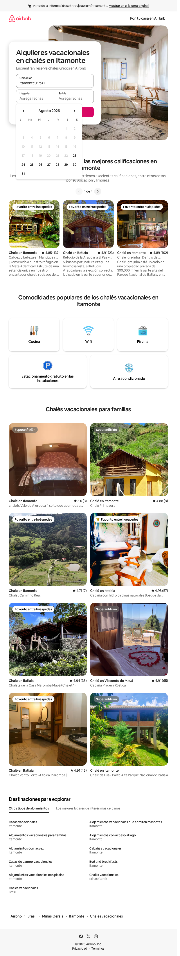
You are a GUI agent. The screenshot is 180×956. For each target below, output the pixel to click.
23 (74, 156)
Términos (97, 948)
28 (57, 165)
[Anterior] (79, 191)
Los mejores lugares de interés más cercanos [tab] (88, 808)
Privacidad (79, 948)
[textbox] (35, 98)
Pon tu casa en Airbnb (147, 18)
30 (75, 165)
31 (23, 174)
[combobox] (55, 83)
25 (32, 165)
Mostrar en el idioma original (129, 6)
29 (66, 165)
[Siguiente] (97, 191)
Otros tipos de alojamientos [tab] (29, 808)
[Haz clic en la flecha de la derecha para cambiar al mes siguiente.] (74, 111)
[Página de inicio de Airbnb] (20, 18)
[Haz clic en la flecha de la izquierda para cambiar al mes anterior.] (23, 111)
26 (40, 165)
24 (23, 165)
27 (49, 165)
